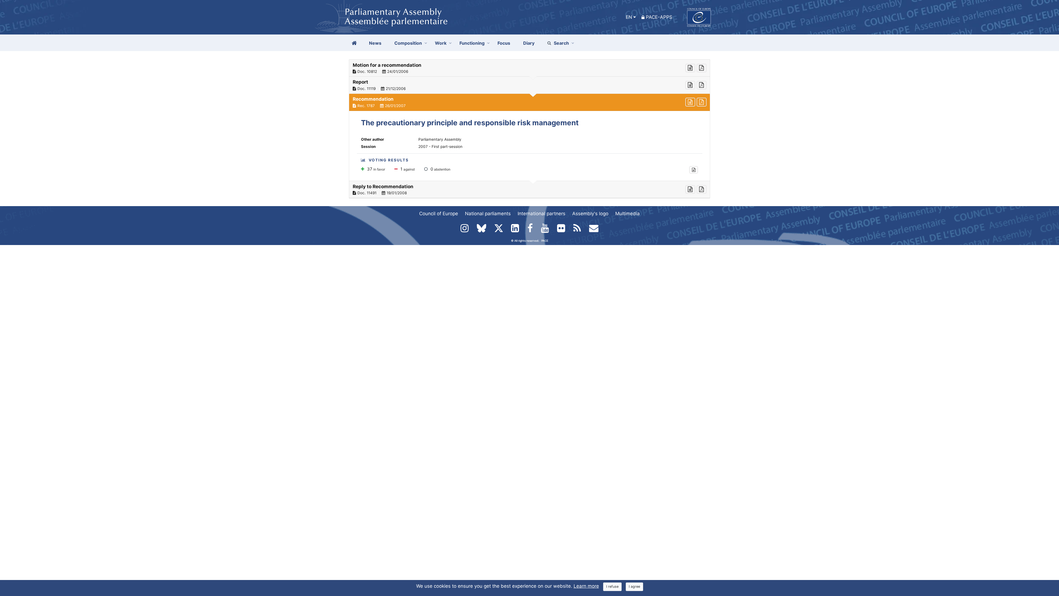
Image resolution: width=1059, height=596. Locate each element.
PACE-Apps (659, 17)
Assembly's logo (590, 213)
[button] (529, 68)
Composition (408, 43)
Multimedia (627, 213)
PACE (544, 240)
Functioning (472, 43)
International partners (541, 213)
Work (440, 43)
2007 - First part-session (440, 146)
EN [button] (629, 17)
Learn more (586, 586)
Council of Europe (438, 213)
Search (561, 43)
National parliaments (488, 213)
